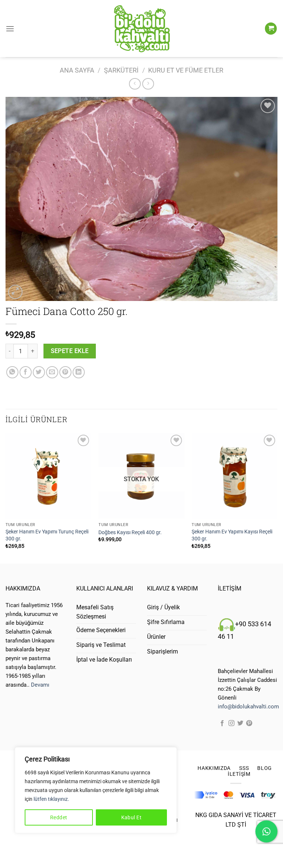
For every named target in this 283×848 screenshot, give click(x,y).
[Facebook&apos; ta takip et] (222, 723)
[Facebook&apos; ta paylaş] (26, 372)
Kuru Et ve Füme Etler (185, 70)
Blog (264, 768)
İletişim (239, 774)
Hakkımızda (214, 768)
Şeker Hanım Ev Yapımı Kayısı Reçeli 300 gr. (232, 535)
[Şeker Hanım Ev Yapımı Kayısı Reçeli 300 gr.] (234, 476)
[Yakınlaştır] (15, 292)
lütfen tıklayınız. (51, 799)
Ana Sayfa (77, 70)
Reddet (58, 817)
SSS (244, 768)
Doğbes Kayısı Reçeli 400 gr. (130, 532)
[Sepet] (271, 28)
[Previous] (5, 497)
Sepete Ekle (70, 351)
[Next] (277, 497)
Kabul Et (131, 817)
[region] (96, 790)
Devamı (40, 684)
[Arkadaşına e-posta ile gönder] (52, 372)
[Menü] (10, 29)
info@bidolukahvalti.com (248, 706)
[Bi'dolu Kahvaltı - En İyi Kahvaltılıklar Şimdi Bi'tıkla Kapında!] (141, 28)
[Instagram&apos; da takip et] (231, 723)
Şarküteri (121, 70)
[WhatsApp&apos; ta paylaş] (12, 372)
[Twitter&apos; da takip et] (240, 723)
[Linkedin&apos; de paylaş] (79, 372)
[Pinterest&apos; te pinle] (65, 372)
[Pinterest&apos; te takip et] (249, 723)
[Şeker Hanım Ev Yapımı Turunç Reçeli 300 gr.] (48, 476)
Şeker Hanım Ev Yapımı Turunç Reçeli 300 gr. (47, 535)
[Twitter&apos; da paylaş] (39, 372)
